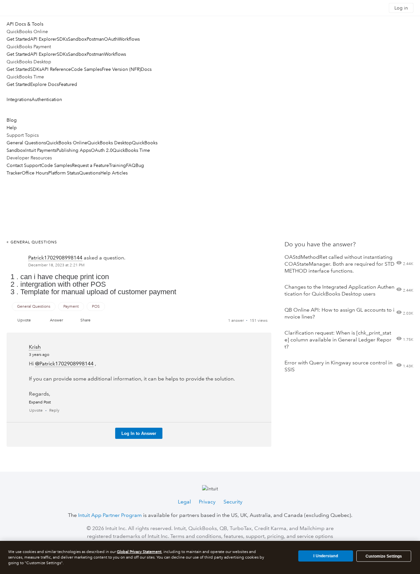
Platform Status (63, 173)
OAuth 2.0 (102, 150)
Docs (146, 69)
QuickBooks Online (66, 143)
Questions (89, 173)
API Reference (56, 69)
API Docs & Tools (25, 24)
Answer (56, 320)
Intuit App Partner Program (110, 515)
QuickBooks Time (131, 150)
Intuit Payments (40, 150)
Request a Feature (90, 165)
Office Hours (35, 173)
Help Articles (114, 173)
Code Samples (86, 69)
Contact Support (24, 165)
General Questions (26, 143)
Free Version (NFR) (121, 69)
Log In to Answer (138, 433)
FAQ (131, 165)
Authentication (47, 99)
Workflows (129, 39)
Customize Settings (384, 556)
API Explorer (43, 39)
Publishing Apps (73, 150)
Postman (95, 39)
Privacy (207, 502)
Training (117, 165)
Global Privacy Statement (139, 551)
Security (232, 502)
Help (12, 128)
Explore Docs (44, 84)
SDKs (62, 39)
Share (85, 320)
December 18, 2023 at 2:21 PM (56, 265)
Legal (184, 502)
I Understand (325, 556)
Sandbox (77, 39)
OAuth (111, 39)
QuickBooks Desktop (109, 143)
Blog (12, 120)
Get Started (18, 39)
